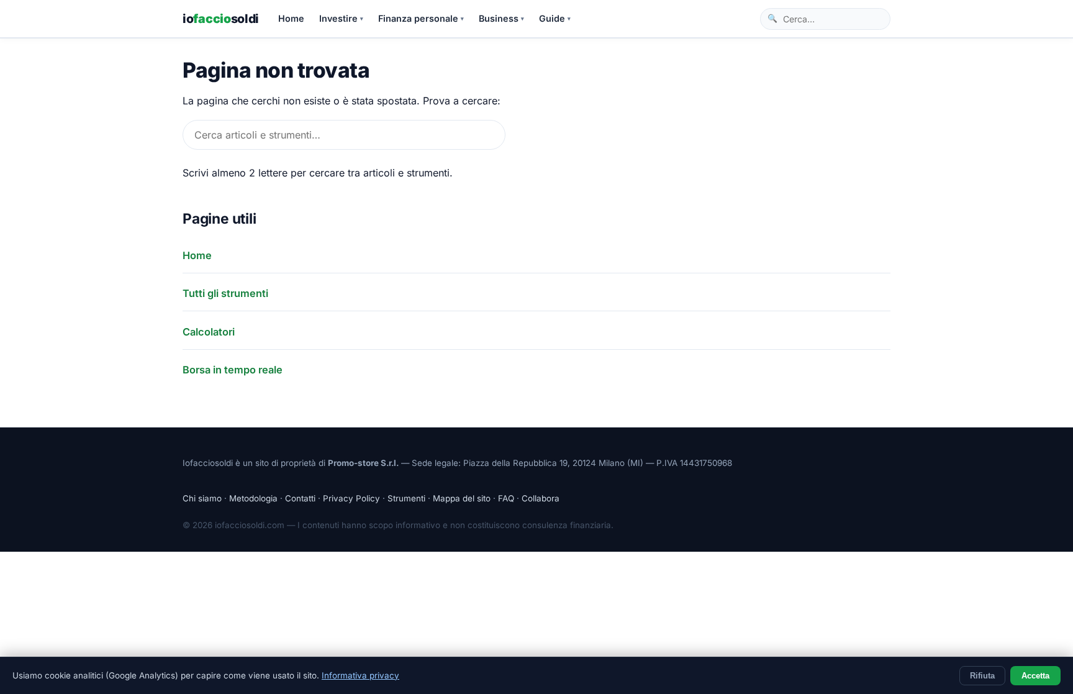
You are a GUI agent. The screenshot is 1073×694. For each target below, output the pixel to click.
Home (291, 18)
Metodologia (253, 498)
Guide (555, 18)
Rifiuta (982, 675)
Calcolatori (209, 332)
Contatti (300, 498)
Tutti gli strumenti (225, 293)
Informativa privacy (360, 675)
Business (501, 18)
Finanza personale (421, 18)
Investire (341, 18)
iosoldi (221, 18)
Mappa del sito (462, 498)
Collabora (540, 498)
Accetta (1035, 675)
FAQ (506, 498)
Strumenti (406, 498)
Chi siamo (202, 498)
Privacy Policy (351, 498)
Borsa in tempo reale (233, 369)
